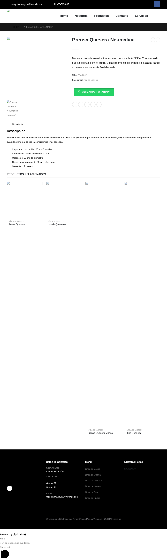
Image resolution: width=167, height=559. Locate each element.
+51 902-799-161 (67, 487)
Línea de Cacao (92, 469)
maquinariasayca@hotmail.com (62, 496)
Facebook (74, 104)
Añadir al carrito (73, 92)
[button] (155, 16)
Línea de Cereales (93, 480)
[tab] (18, 124)
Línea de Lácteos (90, 80)
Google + (93, 104)
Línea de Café (91, 492)
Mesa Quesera (17, 224)
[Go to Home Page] (8, 27)
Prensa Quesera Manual (100, 433)
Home (64, 15)
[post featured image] (25, 199)
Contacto (121, 15)
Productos (101, 15)
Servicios (141, 15)
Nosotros (81, 15)
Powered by (6, 534)
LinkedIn (87, 104)
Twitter (80, 104)
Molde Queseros (57, 224)
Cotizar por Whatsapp (96, 92)
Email (99, 104)
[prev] (153, 39)
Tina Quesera (134, 433)
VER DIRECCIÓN (55, 471)
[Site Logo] (31, 16)
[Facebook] (157, 4)
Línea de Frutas (92, 498)
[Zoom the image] (25, 477)
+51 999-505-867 (67, 483)
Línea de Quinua (93, 475)
